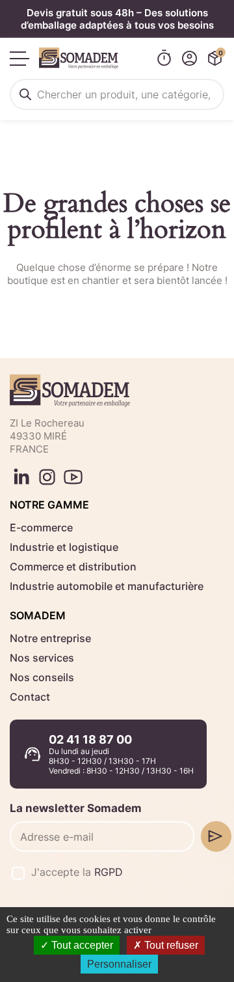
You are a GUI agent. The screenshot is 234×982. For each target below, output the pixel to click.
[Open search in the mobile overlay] (117, 94)
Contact (30, 696)
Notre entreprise (50, 638)
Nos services (42, 657)
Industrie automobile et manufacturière (106, 586)
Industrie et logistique (64, 547)
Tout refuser (170, 945)
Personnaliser (119, 964)
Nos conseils (42, 677)
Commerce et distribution (73, 566)
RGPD (108, 871)
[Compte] (189, 58)
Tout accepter (81, 945)
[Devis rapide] (164, 58)
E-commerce (41, 527)
